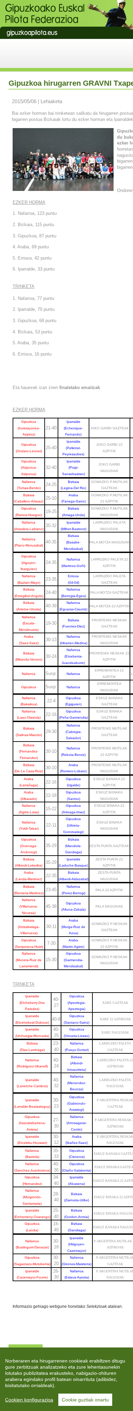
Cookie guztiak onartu (85, 1399)
